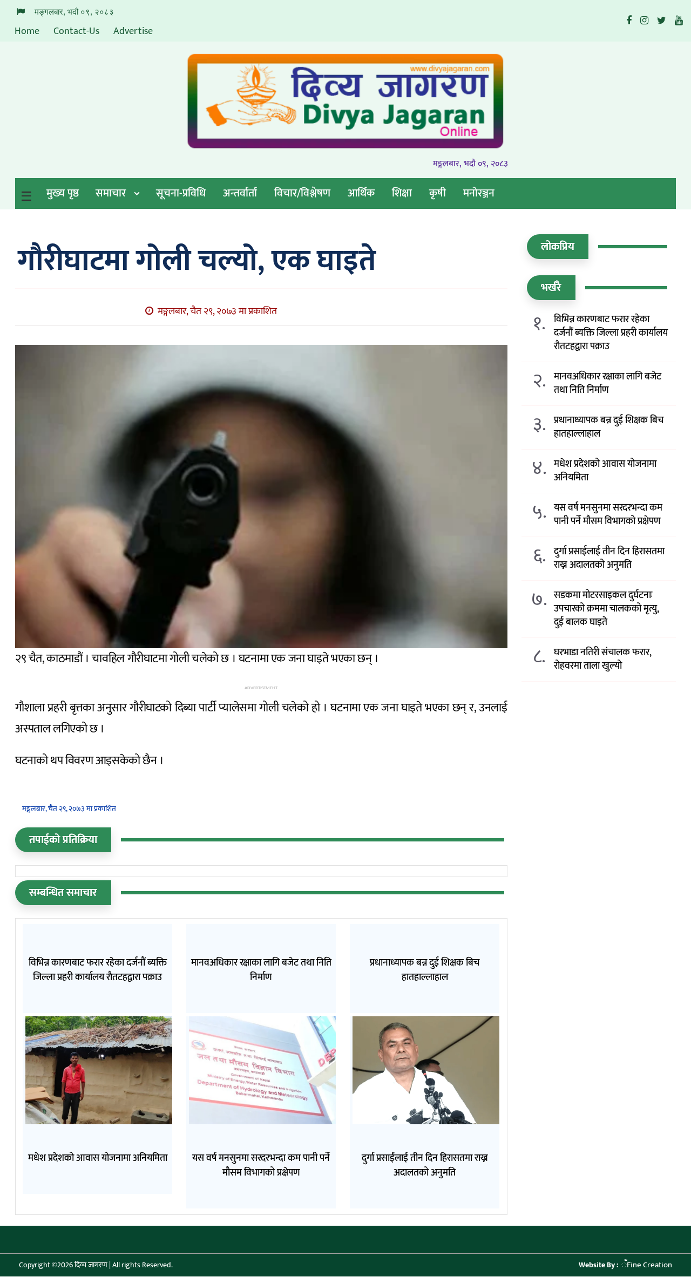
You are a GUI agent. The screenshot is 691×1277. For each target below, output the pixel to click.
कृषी (437, 193)
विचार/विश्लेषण (302, 193)
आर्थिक (361, 193)
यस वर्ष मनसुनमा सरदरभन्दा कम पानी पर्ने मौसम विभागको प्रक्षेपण (608, 514)
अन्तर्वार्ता (240, 193)
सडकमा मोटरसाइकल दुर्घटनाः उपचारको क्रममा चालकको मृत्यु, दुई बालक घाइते (606, 609)
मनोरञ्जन (478, 193)
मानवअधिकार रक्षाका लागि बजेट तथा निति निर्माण (607, 383)
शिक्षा (402, 193)
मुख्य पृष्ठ (62, 193)
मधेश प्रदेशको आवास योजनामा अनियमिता (605, 471)
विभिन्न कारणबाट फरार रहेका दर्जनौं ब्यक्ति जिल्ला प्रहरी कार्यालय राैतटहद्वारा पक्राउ (611, 333)
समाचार (111, 193)
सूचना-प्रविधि (181, 193)
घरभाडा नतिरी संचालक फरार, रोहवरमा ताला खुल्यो (603, 659)
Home (27, 31)
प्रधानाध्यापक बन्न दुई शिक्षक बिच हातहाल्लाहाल (608, 427)
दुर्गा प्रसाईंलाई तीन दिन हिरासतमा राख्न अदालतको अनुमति (609, 558)
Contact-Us (76, 31)
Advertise (133, 31)
